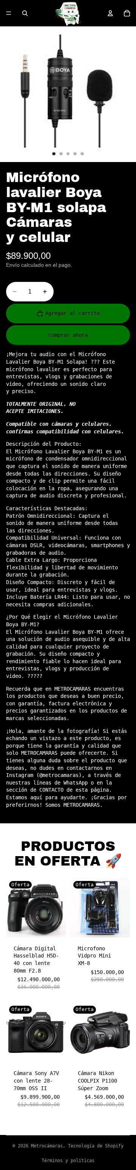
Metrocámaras (47, 1146)
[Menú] (8, 13)
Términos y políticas (68, 1160)
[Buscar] (25, 13)
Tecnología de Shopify (96, 1146)
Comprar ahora (68, 335)
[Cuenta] (110, 13)
